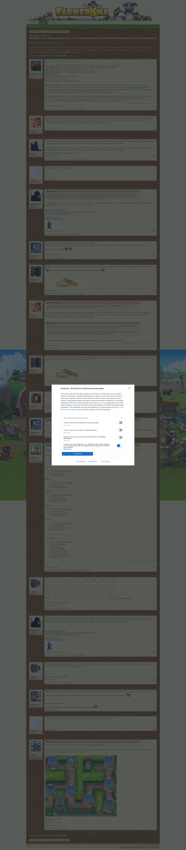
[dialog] (93, 425)
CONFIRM (77, 454)
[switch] (119, 422)
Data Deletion (80, 461)
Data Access (93, 461)
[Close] (130, 389)
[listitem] (93, 418)
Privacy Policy (105, 461)
